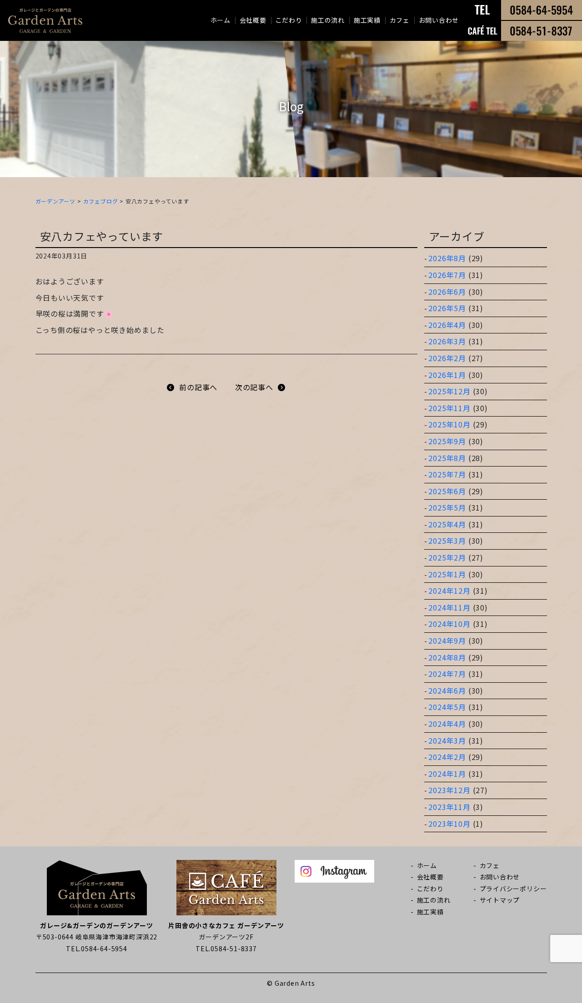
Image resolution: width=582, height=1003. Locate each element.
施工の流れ (328, 20)
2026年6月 (447, 291)
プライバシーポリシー (513, 888)
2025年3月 (447, 540)
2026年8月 (447, 258)
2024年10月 (449, 623)
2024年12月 (449, 590)
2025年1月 (447, 574)
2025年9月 (447, 441)
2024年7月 (447, 673)
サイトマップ (500, 899)
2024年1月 (447, 773)
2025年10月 (449, 424)
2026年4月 (447, 324)
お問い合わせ (439, 20)
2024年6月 (447, 690)
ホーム (221, 20)
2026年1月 (447, 374)
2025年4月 (447, 524)
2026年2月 (447, 358)
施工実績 (367, 20)
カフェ (400, 20)
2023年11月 (449, 806)
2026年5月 (447, 308)
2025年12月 (449, 391)
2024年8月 (447, 657)
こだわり (289, 20)
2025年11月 (449, 407)
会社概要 (253, 20)
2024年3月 (447, 740)
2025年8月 (447, 457)
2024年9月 (447, 640)
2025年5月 (447, 507)
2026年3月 (447, 341)
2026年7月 (447, 274)
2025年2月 (447, 557)
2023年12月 (449, 790)
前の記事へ (198, 387)
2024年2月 (447, 756)
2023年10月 (449, 823)
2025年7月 (447, 474)
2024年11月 (449, 607)
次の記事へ (254, 387)
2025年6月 (447, 491)
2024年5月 (447, 706)
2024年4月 (447, 723)
